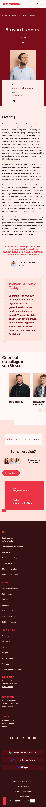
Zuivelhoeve (7, 594)
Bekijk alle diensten (10, 575)
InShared (6, 605)
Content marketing (9, 558)
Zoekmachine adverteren (12, 547)
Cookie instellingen (23, 791)
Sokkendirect (7, 611)
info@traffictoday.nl (21, 491)
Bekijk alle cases (9, 622)
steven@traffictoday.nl (23, 88)
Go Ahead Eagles (9, 616)
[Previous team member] (40, 410)
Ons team (6, 642)
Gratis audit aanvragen (11, 669)
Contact (5, 664)
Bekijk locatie (7, 687)
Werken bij (6, 647)
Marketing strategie (10, 569)
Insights (5, 653)
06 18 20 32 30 (19, 95)
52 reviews (36, 439)
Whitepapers (7, 658)
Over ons (5, 636)
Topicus (5, 600)
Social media (7, 563)
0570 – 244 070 (22, 502)
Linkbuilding (7, 552)
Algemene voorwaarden (23, 781)
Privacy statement (23, 786)
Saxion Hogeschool (10, 588)
